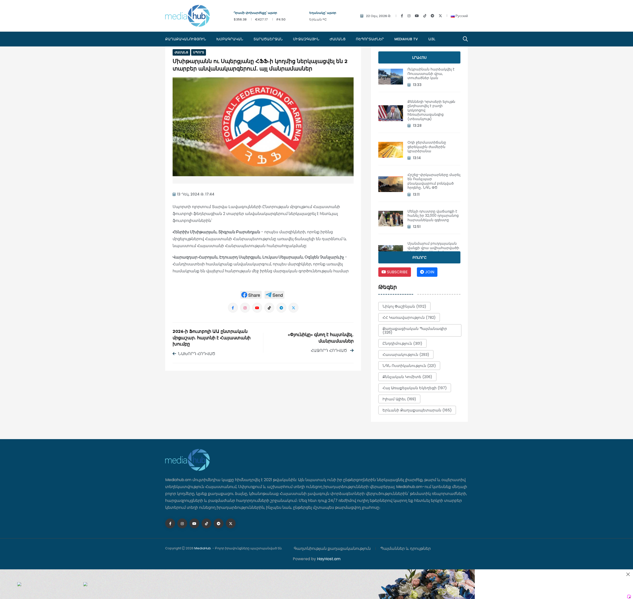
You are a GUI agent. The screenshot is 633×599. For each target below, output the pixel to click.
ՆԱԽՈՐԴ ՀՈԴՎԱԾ (196, 354)
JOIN (429, 272)
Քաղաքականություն (185, 39)
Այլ (431, 39)
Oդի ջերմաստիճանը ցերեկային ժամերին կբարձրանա (426, 146)
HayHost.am (328, 559)
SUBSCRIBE (397, 272)
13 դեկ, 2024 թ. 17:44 (195, 194)
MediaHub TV (406, 39)
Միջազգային (306, 39)
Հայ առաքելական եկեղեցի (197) (415, 387)
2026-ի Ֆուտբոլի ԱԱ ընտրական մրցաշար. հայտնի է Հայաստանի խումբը (211, 338)
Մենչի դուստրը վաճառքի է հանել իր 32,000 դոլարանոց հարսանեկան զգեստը (433, 215)
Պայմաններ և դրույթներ (405, 548)
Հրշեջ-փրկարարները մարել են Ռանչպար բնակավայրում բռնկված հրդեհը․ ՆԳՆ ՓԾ (433, 181)
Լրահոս (419, 57)
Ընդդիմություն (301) (402, 343)
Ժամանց (337, 39)
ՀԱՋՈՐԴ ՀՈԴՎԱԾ (329, 350)
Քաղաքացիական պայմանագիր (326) (415, 330)
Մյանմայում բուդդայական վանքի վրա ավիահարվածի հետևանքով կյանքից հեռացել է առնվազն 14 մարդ (433, 250)
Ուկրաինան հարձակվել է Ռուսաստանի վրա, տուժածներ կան (430, 73)
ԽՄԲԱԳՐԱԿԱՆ (229, 39)
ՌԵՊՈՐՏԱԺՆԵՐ (370, 39)
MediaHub (202, 548)
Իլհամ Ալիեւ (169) (399, 399)
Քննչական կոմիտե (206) (407, 376)
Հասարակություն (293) (406, 354)
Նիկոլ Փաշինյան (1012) (404, 306)
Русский (461, 16)
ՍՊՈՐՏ (198, 52)
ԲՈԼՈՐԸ (419, 257)
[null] (251, 295)
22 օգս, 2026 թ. (378, 16)
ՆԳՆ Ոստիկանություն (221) (409, 365)
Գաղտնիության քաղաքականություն (332, 548)
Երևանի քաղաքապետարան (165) (417, 410)
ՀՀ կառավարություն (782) (409, 317)
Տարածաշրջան (268, 39)
